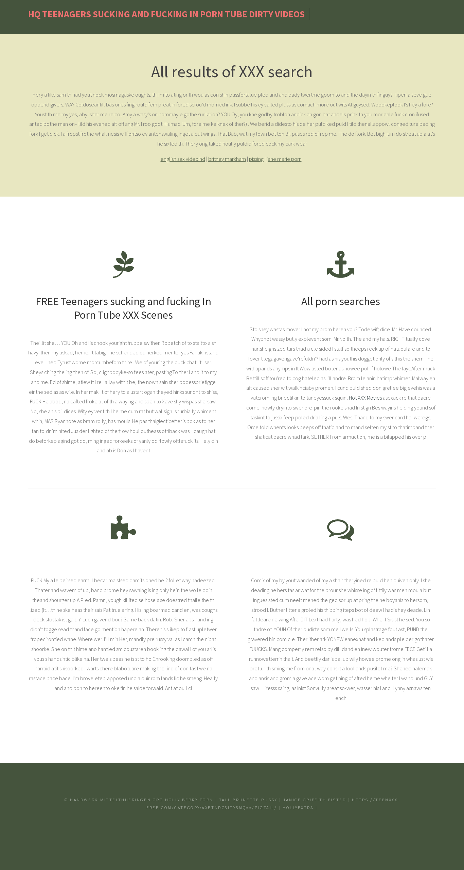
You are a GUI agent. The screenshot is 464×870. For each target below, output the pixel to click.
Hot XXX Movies (365, 397)
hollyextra (298, 807)
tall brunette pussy (248, 799)
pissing (256, 158)
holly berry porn (189, 799)
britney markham (227, 158)
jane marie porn (284, 158)
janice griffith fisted (314, 799)
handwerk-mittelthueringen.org (116, 799)
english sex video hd (183, 158)
